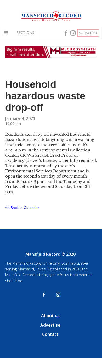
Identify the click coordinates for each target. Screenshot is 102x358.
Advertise (50, 325)
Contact (50, 334)
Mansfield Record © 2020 (50, 254)
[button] (7, 33)
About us (50, 316)
